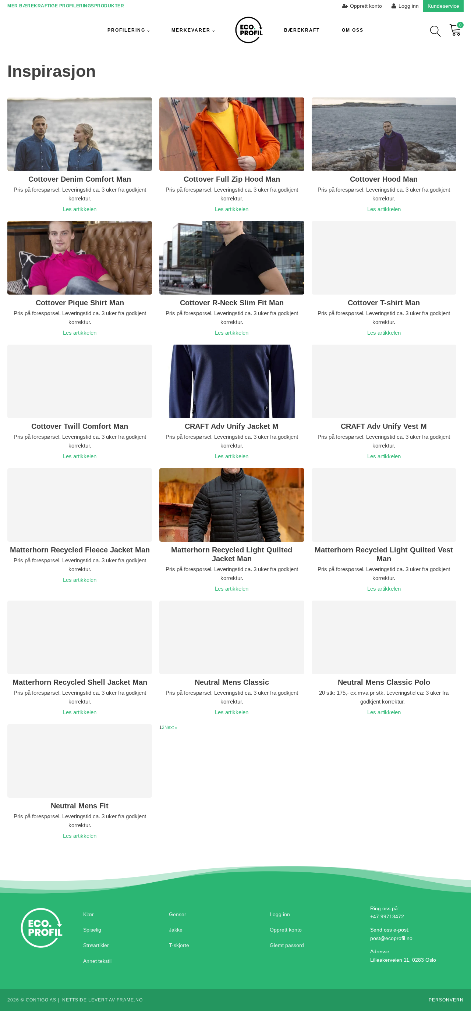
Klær (88, 914)
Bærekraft (302, 30)
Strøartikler (96, 945)
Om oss (353, 30)
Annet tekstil (97, 961)
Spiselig (92, 930)
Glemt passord (287, 945)
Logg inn (280, 914)
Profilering (126, 30)
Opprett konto (286, 930)
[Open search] (435, 31)
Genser (177, 914)
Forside (249, 30)
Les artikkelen (79, 209)
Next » (170, 727)
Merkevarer (190, 30)
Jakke (176, 930)
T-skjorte (179, 945)
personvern (446, 1000)
